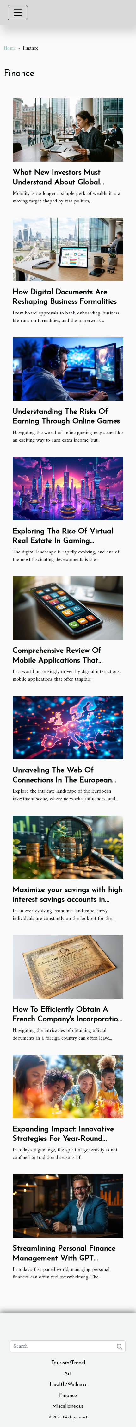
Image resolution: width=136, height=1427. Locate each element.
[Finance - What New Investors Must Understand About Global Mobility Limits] (68, 129)
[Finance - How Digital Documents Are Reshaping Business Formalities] (68, 249)
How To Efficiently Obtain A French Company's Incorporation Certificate (67, 1019)
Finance (68, 1395)
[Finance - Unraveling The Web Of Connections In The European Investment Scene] (68, 727)
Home (10, 48)
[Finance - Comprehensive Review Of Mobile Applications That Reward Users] (68, 608)
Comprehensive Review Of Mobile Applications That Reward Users (57, 660)
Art (68, 1373)
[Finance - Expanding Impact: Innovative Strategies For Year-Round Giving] (68, 1086)
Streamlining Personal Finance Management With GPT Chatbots (64, 1258)
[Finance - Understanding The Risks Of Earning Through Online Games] (68, 368)
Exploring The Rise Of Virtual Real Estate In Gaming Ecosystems (63, 541)
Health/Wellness (68, 1384)
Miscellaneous (68, 1406)
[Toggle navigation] (18, 12)
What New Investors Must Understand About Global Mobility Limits (57, 182)
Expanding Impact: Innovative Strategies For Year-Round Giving (63, 1139)
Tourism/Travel (68, 1362)
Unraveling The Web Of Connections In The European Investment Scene (62, 780)
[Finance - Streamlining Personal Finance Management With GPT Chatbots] (68, 1205)
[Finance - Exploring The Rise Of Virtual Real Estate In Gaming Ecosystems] (68, 488)
